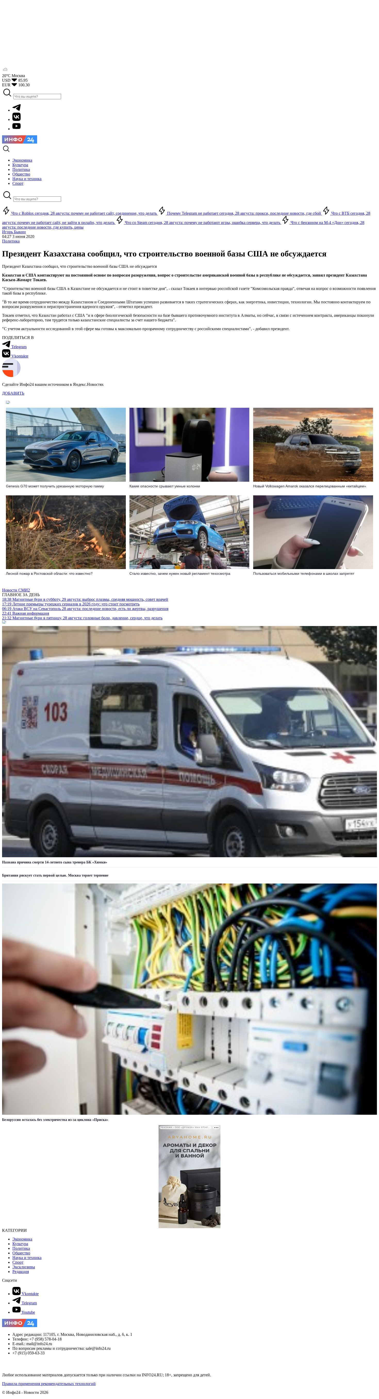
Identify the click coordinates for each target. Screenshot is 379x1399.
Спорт (17, 1262)
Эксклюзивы (23, 1267)
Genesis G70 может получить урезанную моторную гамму (55, 486)
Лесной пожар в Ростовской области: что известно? (49, 573)
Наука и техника (27, 1257)
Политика (11, 241)
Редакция (20, 1271)
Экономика (22, 1239)
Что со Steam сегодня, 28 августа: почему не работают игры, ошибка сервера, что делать (202, 222)
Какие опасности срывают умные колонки (164, 486)
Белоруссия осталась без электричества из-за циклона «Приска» (55, 1120)
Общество (21, 1253)
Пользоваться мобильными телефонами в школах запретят (303, 573)
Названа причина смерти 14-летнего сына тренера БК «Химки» (54, 862)
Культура (20, 1244)
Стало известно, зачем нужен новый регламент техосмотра (179, 573)
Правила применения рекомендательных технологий (49, 1383)
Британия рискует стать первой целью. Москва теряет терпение (55, 875)
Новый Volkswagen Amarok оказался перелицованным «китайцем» (309, 486)
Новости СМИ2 (16, 590)
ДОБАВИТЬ (13, 393)
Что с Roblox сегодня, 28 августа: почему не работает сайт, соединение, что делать (84, 213)
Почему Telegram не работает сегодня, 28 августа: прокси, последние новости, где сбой (244, 213)
